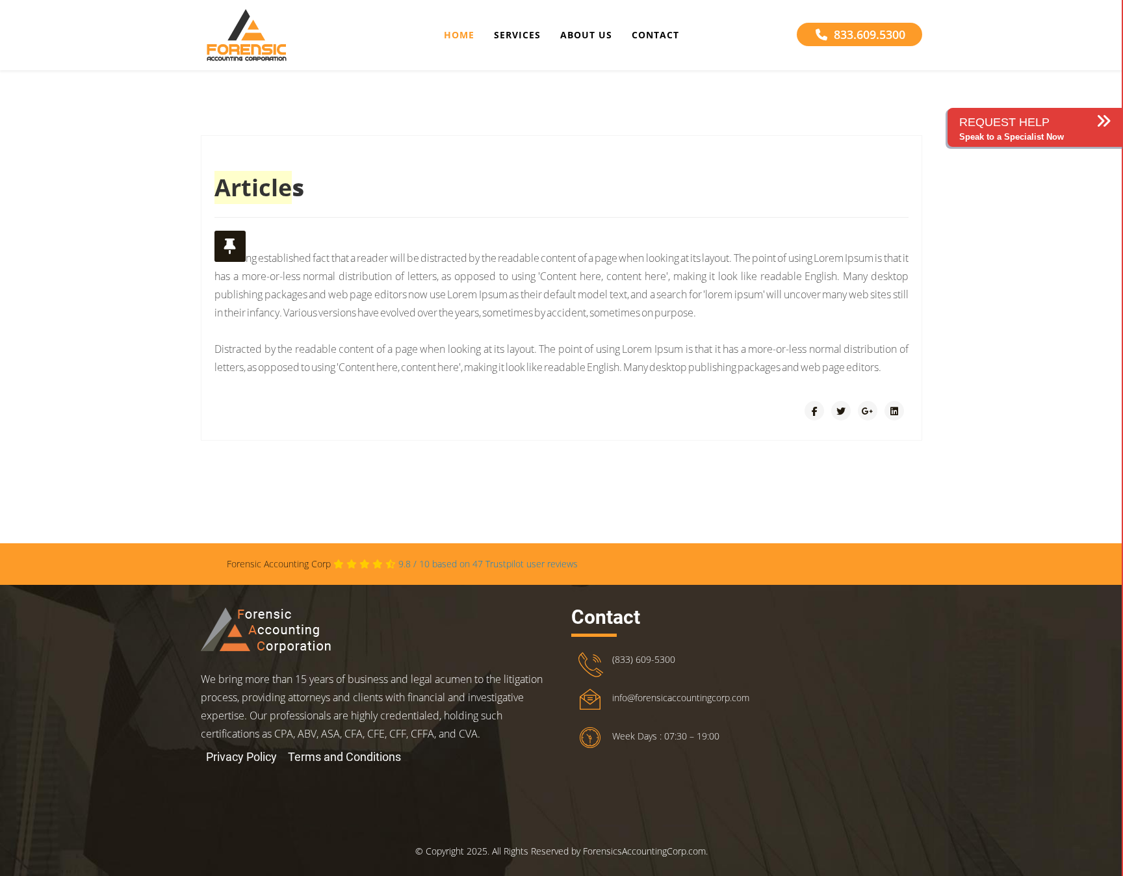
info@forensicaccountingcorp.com (680, 697)
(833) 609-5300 (643, 659)
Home (459, 35)
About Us (586, 35)
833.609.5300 (869, 34)
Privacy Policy (241, 757)
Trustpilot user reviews (488, 564)
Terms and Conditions (344, 757)
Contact (655, 35)
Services (517, 35)
